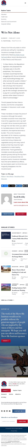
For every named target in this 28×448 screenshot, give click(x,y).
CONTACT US (18, 411)
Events (11, 394)
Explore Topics (17, 390)
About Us (18, 394)
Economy (3, 19)
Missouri (3, 176)
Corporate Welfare (6, 24)
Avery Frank (17, 243)
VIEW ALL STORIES (7, 300)
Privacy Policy (14, 430)
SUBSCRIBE (22, 421)
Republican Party (19, 176)
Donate (5, 340)
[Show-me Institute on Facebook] (2, 411)
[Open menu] (25, 2)
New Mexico (10, 176)
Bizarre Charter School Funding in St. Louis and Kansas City (19, 272)
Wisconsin (4, 179)
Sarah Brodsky (7, 41)
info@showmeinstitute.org (13, 441)
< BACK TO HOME (7, 214)
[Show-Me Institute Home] (3, 3)
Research (4, 394)
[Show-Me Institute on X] (4, 411)
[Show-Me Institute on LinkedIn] (7, 411)
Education (3, 14)
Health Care (4, 17)
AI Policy (3, 397)
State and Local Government (8, 21)
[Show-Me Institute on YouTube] (10, 411)
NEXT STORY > (21, 214)
